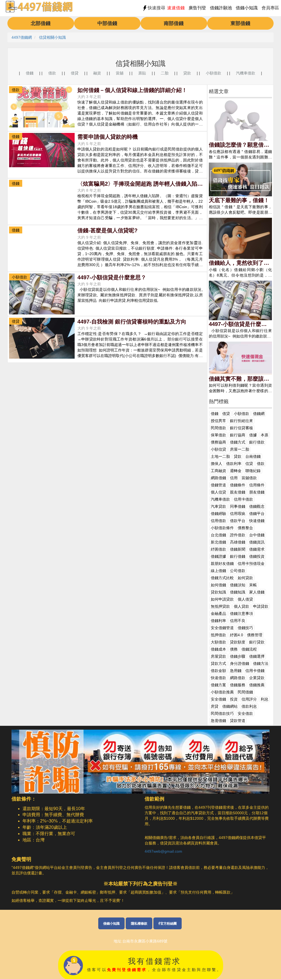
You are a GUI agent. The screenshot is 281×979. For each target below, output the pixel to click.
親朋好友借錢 (222, 563)
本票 (264, 435)
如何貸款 (245, 578)
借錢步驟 (237, 656)
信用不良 (237, 620)
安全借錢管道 (222, 628)
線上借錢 (218, 570)
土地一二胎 (220, 456)
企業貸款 (257, 678)
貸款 (187, 73)
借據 (253, 435)
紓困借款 (218, 549)
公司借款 (237, 570)
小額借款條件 (222, 528)
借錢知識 (237, 592)
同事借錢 (237, 506)
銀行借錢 (237, 556)
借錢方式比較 (222, 578)
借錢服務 (237, 685)
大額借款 (218, 642)
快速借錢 (257, 520)
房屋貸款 (218, 656)
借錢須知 (237, 585)
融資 (97, 73)
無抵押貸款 (220, 606)
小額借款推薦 (222, 692)
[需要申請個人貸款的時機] (42, 149)
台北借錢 (218, 535)
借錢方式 (237, 442)
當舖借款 (249, 478)
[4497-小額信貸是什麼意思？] (42, 293)
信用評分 (249, 699)
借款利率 (233, 463)
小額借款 (213, 73)
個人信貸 (218, 492)
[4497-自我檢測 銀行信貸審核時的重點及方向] (42, 338)
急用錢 (235, 670)
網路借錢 (218, 478)
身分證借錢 (239, 663)
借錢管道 (218, 485)
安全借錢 (218, 699)
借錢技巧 (245, 628)
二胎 (164, 73)
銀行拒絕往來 (241, 421)
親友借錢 (237, 492)
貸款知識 (218, 592)
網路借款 (237, 678)
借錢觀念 (257, 506)
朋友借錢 (257, 492)
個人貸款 (241, 606)
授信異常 (218, 421)
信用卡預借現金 (251, 563)
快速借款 (218, 678)
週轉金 (235, 470)
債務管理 (254, 635)
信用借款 (218, 520)
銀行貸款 (257, 642)
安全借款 (245, 713)
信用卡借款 (243, 499)
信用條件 (257, 485)
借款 (52, 73)
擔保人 (216, 463)
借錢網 (259, 413)
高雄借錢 (237, 542)
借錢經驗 (218, 513)
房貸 (214, 706)
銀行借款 (257, 442)
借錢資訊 (257, 542)
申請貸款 (260, 606)
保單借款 (218, 435)
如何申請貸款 (222, 599)
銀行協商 (237, 435)
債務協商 (218, 442)
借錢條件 (237, 485)
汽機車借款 (245, 73)
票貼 (142, 73)
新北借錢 (218, 542)
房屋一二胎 (239, 449)
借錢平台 (257, 513)
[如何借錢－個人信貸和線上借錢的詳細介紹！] (42, 106)
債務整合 (245, 528)
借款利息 (249, 706)
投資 (234, 699)
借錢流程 (249, 649)
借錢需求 (257, 549)
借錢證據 (218, 556)
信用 (234, 478)
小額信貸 (218, 449)
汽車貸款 (218, 506)
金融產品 (218, 613)
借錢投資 (257, 556)
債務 (234, 649)
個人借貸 (245, 599)
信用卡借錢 (255, 670)
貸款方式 (218, 663)
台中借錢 (257, 535)
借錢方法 (260, 663)
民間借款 (218, 428)
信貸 (249, 463)
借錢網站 (230, 706)
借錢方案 (218, 685)
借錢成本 (218, 649)
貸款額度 (237, 642)
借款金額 (218, 670)
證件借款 (237, 535)
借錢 (29, 73)
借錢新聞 (237, 549)
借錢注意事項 (241, 613)
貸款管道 (237, 720)
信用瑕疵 (237, 513)
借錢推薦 (257, 685)
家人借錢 (257, 592)
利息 (264, 699)
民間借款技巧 (222, 713)
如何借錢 (218, 585)
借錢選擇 (257, 656)
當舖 (119, 73)
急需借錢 (218, 720)
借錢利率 (218, 620)
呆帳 (253, 585)
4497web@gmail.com (163, 851)
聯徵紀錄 (253, 470)
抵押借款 (218, 635)
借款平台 (237, 520)
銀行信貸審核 (241, 428)
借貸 (74, 73)
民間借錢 (245, 692)
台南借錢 (253, 456)
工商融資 (218, 470)
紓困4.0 (236, 635)
